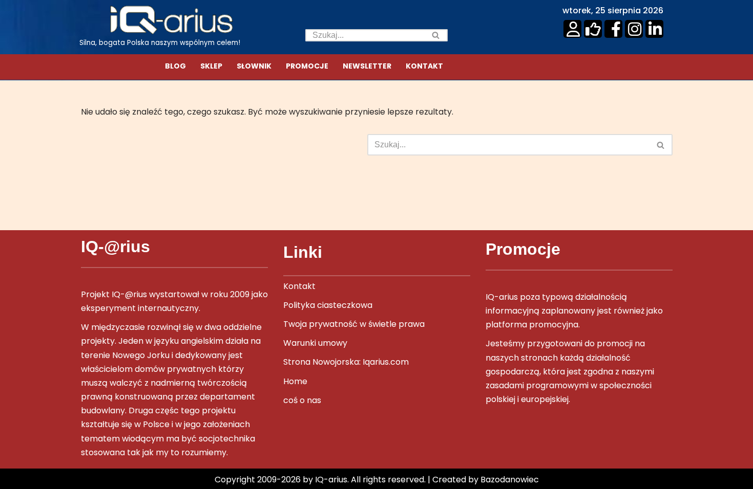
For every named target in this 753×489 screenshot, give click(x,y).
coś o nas (302, 400)
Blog (175, 66)
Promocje (307, 66)
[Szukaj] (436, 35)
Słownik (254, 66)
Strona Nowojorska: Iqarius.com (346, 362)
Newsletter (367, 66)
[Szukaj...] (224, 144)
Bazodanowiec (509, 479)
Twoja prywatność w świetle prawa (354, 324)
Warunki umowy (315, 343)
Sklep (211, 66)
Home (295, 381)
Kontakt (424, 66)
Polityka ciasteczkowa (327, 305)
